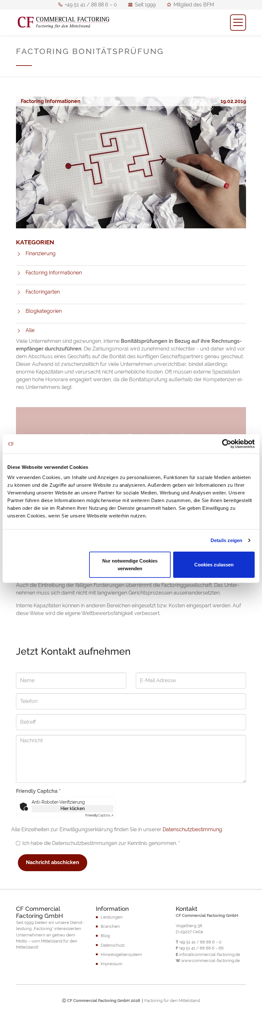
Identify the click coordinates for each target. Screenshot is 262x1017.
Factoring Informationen (54, 273)
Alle (30, 330)
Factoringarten (43, 292)
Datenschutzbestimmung (192, 829)
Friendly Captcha (38, 791)
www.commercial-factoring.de (210, 960)
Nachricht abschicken (52, 862)
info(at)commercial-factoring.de (209, 954)
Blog (105, 935)
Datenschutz (113, 945)
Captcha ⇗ (99, 815)
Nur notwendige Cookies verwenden (130, 564)
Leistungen (112, 917)
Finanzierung (41, 253)
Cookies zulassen (214, 564)
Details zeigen (226, 540)
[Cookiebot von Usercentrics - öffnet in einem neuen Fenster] (227, 444)
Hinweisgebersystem (121, 954)
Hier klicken (72, 808)
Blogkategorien (44, 311)
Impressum (111, 963)
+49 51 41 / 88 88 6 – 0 (91, 5)
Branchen (110, 926)
